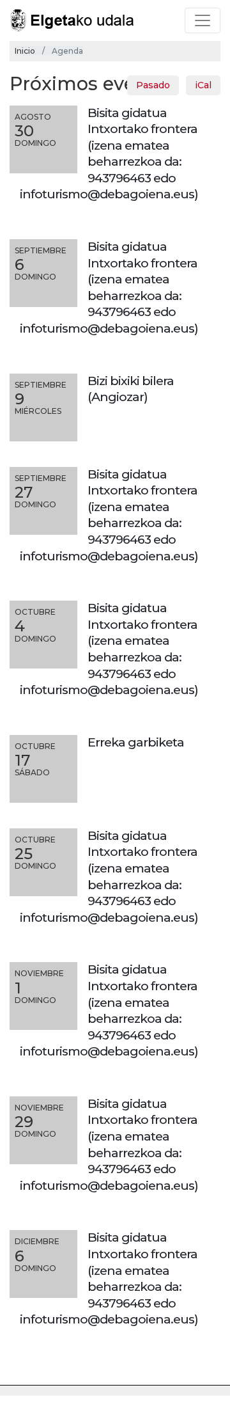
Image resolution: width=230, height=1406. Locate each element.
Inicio (25, 51)
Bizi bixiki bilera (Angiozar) (131, 389)
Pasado (153, 85)
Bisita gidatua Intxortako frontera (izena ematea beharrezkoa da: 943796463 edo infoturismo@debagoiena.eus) (109, 153)
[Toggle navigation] (202, 20)
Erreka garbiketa (136, 742)
